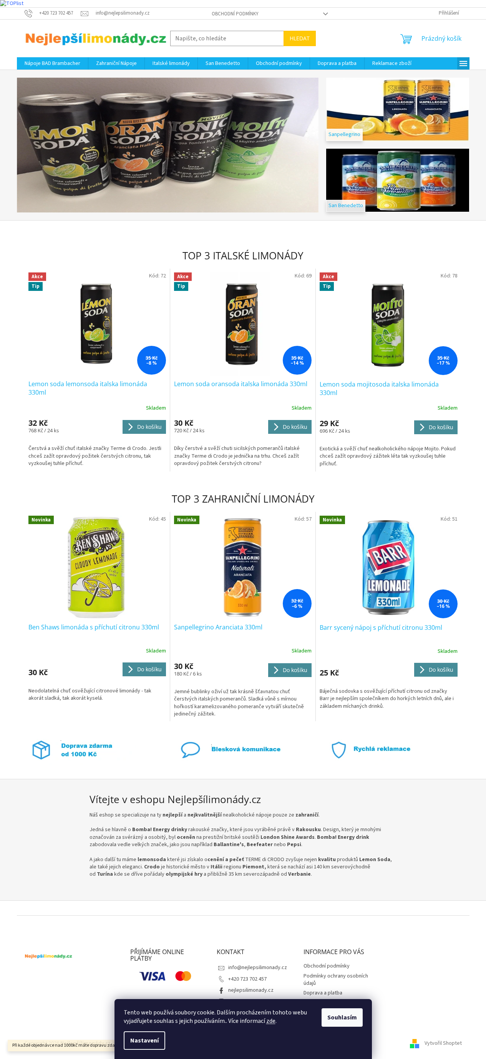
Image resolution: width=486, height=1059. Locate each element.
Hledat (300, 38)
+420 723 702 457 (247, 979)
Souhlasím (342, 1017)
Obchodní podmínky (235, 13)
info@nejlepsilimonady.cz (257, 967)
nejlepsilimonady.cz (251, 990)
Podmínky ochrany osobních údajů (336, 979)
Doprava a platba (323, 993)
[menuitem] (52, 63)
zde (270, 1021)
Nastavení (144, 1040)
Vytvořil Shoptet (443, 1043)
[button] (39, 145)
